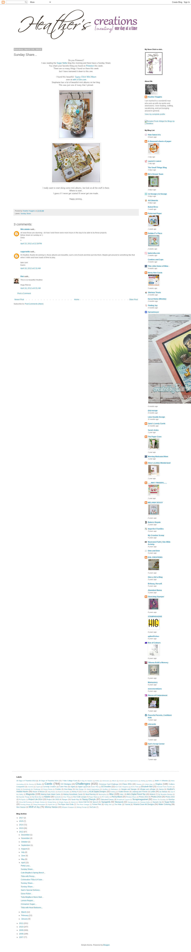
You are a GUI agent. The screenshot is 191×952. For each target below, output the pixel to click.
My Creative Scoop (156, 535)
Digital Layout (83, 787)
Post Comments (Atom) (34, 304)
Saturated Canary (107, 799)
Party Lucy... (26, 866)
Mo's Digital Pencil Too (136, 794)
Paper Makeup (94, 797)
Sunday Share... (27, 869)
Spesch (95, 802)
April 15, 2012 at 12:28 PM (31, 244)
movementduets (155, 689)
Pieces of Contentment (157, 695)
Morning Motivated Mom (158, 456)
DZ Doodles (106, 787)
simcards (152, 724)
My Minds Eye (37, 797)
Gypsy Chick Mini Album (85, 77)
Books (39, 784)
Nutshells (57, 797)
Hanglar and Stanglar (129, 789)
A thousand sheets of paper (159, 141)
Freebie (58, 789)
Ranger (64, 799)
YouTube (92, 807)
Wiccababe (25, 229)
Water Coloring (164, 804)
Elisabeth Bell (146, 787)
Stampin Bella (145, 802)
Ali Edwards (153, 200)
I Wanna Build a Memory (158, 663)
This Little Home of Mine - (158, 266)
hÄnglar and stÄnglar (147, 789)
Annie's (121, 781)
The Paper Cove (154, 437)
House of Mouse (39, 791)
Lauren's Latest (154, 161)
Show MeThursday (25, 802)
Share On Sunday (159, 799)
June (23, 856)
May (23, 859)
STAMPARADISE (155, 616)
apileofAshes (153, 636)
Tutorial (127, 804)
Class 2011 (127, 784)
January (24, 919)
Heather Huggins (155, 97)
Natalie (47, 797)
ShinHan (171, 799)
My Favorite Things (22, 797)
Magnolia (30, 794)
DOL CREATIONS (155, 557)
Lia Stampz (163, 791)
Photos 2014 (156, 797)
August (24, 849)
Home (76, 299)
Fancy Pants (47, 789)
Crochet (30, 787)
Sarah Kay (75, 799)
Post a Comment (24, 293)
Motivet (152, 794)
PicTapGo (22, 799)
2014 (21, 825)
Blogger (106, 945)
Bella (150, 781)
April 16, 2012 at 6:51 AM (30, 288)
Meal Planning (91, 794)
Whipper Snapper (68, 807)
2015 (21, 821)
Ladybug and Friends (139, 791)
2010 (21, 927)
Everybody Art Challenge (31, 789)
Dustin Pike (94, 787)
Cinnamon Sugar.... (28, 904)
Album (114, 781)
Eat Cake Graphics (121, 787)
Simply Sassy (63, 802)
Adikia (97, 781)
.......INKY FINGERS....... (157, 483)
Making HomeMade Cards (72, 794)
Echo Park (134, 787)
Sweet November (39, 804)
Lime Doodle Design (156, 417)
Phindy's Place (131, 797)
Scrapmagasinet (140, 799)
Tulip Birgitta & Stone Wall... (32, 897)
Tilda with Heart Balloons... (32, 908)
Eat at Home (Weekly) (157, 299)
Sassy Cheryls (89, 799)
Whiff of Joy (34, 807)
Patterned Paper (155, 213)
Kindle (84, 791)
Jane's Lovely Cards (156, 424)
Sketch (73, 802)
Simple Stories (40, 802)
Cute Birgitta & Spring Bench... (33, 873)
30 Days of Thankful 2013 (26, 781)
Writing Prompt (82, 807)
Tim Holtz (117, 804)
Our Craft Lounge (79, 797)
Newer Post (19, 299)
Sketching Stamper (156, 597)
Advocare (105, 781)
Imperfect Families (156, 529)
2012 (21, 832)
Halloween (114, 789)
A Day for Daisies (86, 781)
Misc (111, 794)
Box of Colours (154, 643)
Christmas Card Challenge (108, 784)
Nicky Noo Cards (155, 273)
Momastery (153, 682)
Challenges (83, 783)
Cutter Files (63, 787)
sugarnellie (25, 252)
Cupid (38, 787)
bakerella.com (154, 253)
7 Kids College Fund (69, 781)
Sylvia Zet (51, 804)
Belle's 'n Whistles (161, 781)
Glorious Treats (154, 292)
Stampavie (119, 802)
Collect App (149, 784)
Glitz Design (79, 789)
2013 (21, 828)
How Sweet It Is (154, 135)
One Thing (67, 797)
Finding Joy (153, 305)
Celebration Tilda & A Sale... (32, 880)
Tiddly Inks (108, 804)
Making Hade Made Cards (50, 794)
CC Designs (66, 784)
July (23, 852)
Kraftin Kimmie (123, 791)
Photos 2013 (143, 797)
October (24, 842)
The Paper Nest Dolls (66, 804)
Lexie (153, 792)
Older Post (133, 299)
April (23, 863)
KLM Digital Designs (97, 792)
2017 (21, 818)
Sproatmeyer (153, 312)
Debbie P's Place (155, 233)
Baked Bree (153, 207)
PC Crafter (105, 797)
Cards (48, 783)
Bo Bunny (30, 784)
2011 (21, 923)
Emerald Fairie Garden (164, 787)
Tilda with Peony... (28, 876)
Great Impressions (93, 789)
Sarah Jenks (153, 430)
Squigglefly (105, 802)
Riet (22, 276)
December (25, 835)
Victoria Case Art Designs (143, 804)
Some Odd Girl (84, 802)
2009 (21, 930)
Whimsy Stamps (51, 807)
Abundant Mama (155, 590)
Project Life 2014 (35, 799)
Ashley (143, 781)
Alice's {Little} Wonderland (159, 463)
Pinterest (90, 66)
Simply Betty (52, 802)
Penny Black (117, 797)
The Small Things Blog (157, 168)
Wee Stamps (21, 807)
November (25, 838)
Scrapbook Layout (123, 799)
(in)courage (153, 411)
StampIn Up (157, 802)
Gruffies (105, 789)
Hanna (161, 789)
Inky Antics (51, 791)
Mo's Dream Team (155, 174)
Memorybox (103, 794)
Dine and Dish (154, 551)
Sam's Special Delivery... (31, 890)
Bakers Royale (154, 522)
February (25, 915)
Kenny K (75, 791)
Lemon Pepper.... (28, 901)
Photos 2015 (170, 797)
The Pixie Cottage (83, 804)
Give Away (68, 789)
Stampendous (132, 802)
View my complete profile (155, 114)
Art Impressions (132, 781)
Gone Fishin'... (26, 894)
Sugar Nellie (62, 63)
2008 (21, 934)
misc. (122, 794)
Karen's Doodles (63, 791)
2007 (21, 937)
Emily (18, 789)
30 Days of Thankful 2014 (48, 781)
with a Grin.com (79, 79)
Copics (159, 784)
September (26, 845)
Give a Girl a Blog (155, 577)
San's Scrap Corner (156, 744)
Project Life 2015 (53, 799)
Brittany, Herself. (155, 584)
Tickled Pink (96, 804)
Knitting (113, 791)
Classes (139, 784)
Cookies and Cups (155, 260)
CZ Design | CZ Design (157, 194)
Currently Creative (49, 787)
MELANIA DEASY (155, 503)
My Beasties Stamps (165, 794)
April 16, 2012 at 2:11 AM (30, 268)
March (24, 912)
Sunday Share (26, 213)
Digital (73, 787)
